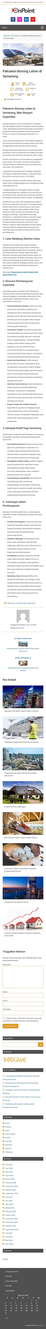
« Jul (6, 1318)
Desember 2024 (11, 1219)
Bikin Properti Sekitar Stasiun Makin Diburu (20, 838)
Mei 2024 (9, 1240)
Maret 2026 (9, 1179)
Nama (5, 992)
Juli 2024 (8, 1233)
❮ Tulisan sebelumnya (23, 638)
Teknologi (9, 1152)
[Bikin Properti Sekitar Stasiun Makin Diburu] (23, 823)
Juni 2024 (9, 1237)
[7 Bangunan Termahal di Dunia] (23, 888)
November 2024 (11, 1222)
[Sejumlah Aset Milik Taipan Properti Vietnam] (23, 697)
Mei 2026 (9, 1172)
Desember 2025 (11, 1186)
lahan (13, 603)
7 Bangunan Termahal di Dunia (16, 902)
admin (17, 84)
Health (7, 1138)
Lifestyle (8, 1141)
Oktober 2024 (10, 1226)
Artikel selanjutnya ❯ (23, 658)
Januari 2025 (10, 1215)
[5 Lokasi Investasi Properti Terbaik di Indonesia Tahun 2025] (23, 919)
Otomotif (8, 1145)
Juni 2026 (9, 1168)
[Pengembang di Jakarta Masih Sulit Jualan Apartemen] (23, 759)
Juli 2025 (8, 1197)
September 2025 (11, 1193)
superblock (31, 603)
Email (5, 1001)
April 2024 (9, 1244)
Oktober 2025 (10, 1190)
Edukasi (8, 1127)
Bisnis (7, 1123)
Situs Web (6, 1009)
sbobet (5, 1259)
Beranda (7, 36)
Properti (16, 36)
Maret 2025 (9, 1208)
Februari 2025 (10, 1211)
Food (7, 1130)
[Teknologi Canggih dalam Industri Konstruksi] (23, 728)
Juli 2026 (8, 1165)
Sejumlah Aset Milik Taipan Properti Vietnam (21, 711)
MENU (4, 28)
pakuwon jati (21, 603)
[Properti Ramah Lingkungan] (23, 792)
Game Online (10, 1134)
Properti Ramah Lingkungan (15, 807)
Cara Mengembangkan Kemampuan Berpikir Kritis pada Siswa (23, 2)
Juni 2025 (9, 1201)
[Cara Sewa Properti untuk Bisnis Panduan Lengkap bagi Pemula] (23, 854)
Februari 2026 (10, 1183)
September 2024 (11, 1229)
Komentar (7, 965)
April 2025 (9, 1204)
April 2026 (9, 1175)
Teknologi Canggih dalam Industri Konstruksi (21, 742)
